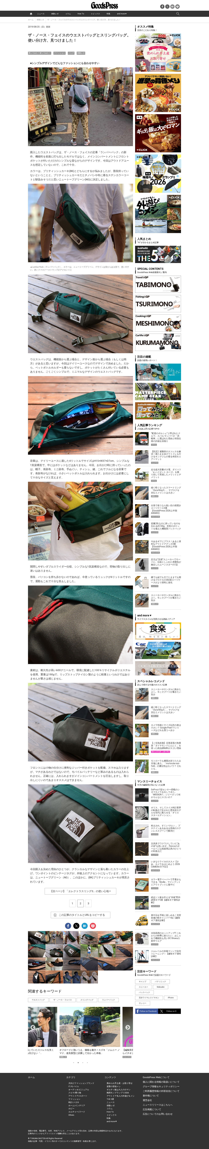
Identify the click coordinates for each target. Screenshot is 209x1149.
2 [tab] (78, 1062)
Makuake (160, 987)
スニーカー (143, 987)
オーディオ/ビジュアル (78, 1089)
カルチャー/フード (76, 1112)
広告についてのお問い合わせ (158, 1114)
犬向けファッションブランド (81, 1083)
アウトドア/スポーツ (77, 1096)
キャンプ (142, 981)
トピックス (95, 14)
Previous (31, 1026)
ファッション (59, 53)
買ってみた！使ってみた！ (40, 53)
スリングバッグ (86, 1000)
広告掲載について (152, 1109)
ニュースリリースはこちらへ (158, 1104)
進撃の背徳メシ (114, 1086)
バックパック (144, 992)
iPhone (171, 998)
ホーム (31, 20)
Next (126, 1026)
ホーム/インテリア (76, 1105)
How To (81, 14)
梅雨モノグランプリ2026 (118, 1093)
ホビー (71, 1108)
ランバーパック (108, 1000)
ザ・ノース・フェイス (62, 1000)
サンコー (142, 1003)
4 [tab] (87, 1062)
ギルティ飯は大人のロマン (119, 1089)
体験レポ (55, 14)
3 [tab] (82, 1062)
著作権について (151, 1095)
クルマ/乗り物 (74, 1093)
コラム (68, 14)
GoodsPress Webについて (156, 1077)
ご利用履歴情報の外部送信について (161, 1091)
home (31, 14)
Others (71, 1115)
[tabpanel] (80, 1032)
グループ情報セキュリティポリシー (161, 1086)
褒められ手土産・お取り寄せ (119, 1083)
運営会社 (147, 1100)
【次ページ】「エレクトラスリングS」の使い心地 (80, 891)
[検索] (178, 14)
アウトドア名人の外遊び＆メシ (120, 1096)
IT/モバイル (73, 1086)
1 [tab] (73, 1062)
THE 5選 (110, 1099)
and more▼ (122, 14)
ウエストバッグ (38, 1000)
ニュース (41, 14)
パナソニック (160, 981)
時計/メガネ (73, 1102)
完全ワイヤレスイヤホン (149, 998)
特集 (108, 14)
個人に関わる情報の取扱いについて (161, 1082)
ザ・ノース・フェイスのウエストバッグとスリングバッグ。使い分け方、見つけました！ (84, 20)
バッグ (71, 53)
